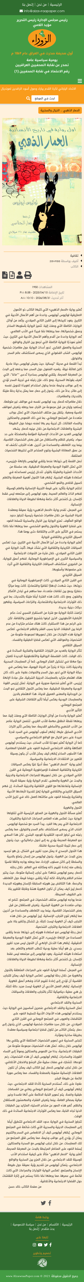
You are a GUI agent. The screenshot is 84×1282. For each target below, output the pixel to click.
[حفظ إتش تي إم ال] (12, 275)
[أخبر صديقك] (19, 275)
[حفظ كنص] (5, 275)
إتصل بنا (27, 4)
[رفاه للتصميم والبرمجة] (42, 1266)
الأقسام (54, 1224)
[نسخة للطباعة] (28, 275)
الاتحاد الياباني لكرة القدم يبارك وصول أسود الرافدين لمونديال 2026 (42, 89)
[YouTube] (40, 1245)
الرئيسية (56, 4)
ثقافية (74, 255)
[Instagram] (34, 1245)
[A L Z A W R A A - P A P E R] (42, 47)
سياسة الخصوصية (23, 1224)
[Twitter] (43, 1203)
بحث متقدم (47, 1228)
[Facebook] (49, 1203)
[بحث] (28, 98)
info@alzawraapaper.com (44, 11)
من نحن (42, 4)
